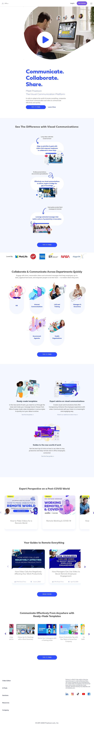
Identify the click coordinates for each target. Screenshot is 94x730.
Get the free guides (47, 456)
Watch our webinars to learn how (67, 414)
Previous (1, 512)
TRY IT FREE (35, 107)
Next (93, 512)
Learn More (52, 107)
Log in (72, 3)
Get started (82, 3)
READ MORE (47, 594)
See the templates (27, 414)
